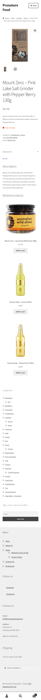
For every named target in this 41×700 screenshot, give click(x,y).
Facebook (10, 587)
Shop (12, 18)
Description (7, 152)
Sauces (10, 449)
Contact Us (10, 561)
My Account (10, 566)
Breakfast (8, 406)
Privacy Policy (16, 557)
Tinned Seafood (13, 472)
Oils (6, 441)
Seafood (8, 468)
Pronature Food (10, 7)
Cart (31, 694)
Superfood (9, 480)
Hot (9, 402)
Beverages (8, 398)
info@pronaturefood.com (13, 619)
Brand (5, 158)
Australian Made (11, 138)
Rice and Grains (10, 457)
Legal (8, 550)
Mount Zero (12, 140)
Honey (7, 437)
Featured (8, 429)
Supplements (10, 484)
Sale (6, 461)
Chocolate (8, 410)
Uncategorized (10, 492)
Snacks (7, 476)
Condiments (15, 135)
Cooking (19, 18)
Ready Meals (9, 453)
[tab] (20, 151)
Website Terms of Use (19, 553)
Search (20, 696)
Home (7, 18)
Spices (26, 18)
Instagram (10, 594)
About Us (9, 545)
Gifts (6, 433)
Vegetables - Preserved (13, 496)
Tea (6, 488)
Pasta (7, 445)
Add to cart (20, 250)
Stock (10, 425)
